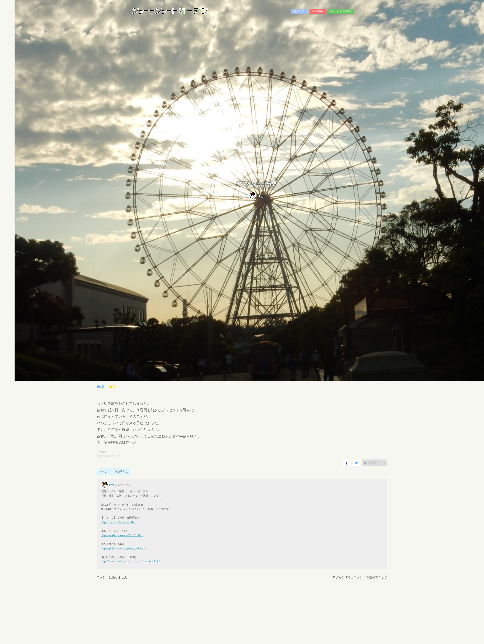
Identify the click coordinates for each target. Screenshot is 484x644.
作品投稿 (318, 11)
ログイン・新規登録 (341, 11)
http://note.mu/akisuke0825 (118, 522)
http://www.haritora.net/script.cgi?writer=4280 (130, 561)
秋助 (260, 196)
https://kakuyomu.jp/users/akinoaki (123, 548)
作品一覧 (300, 11)
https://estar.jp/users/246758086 (122, 535)
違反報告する (376, 463)
